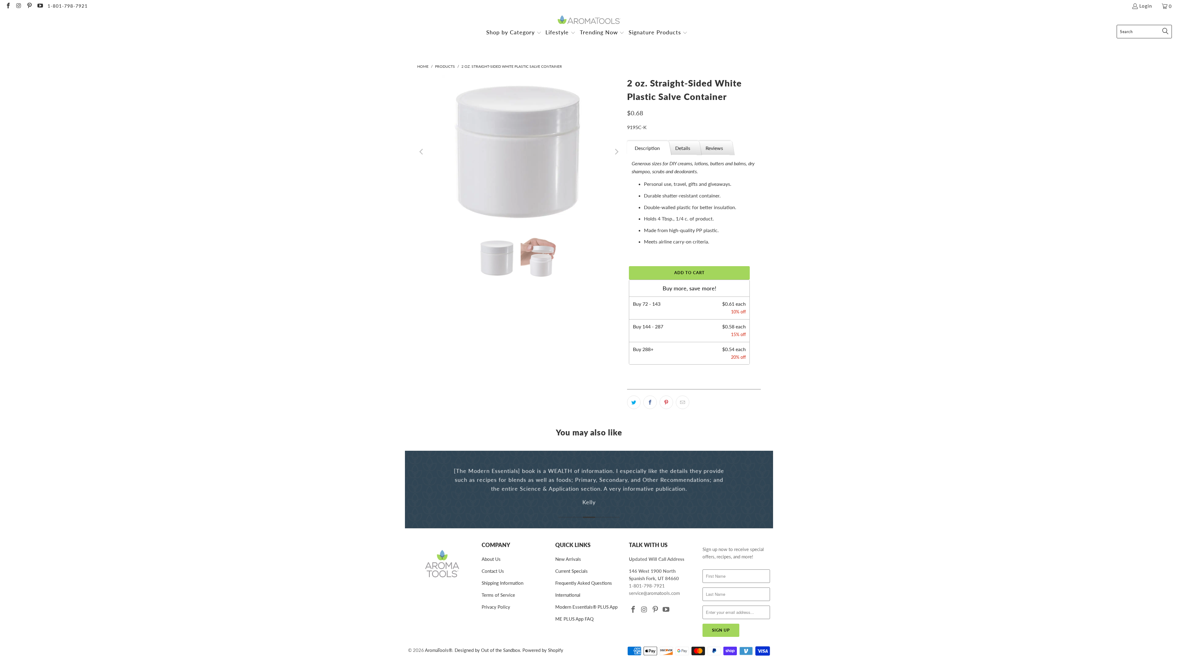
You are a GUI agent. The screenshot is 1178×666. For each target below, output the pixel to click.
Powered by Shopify (542, 650)
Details (682, 148)
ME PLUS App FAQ (574, 619)
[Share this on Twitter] (634, 402)
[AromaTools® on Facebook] (8, 6)
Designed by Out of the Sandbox (487, 650)
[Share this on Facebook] (650, 402)
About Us (491, 559)
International (567, 595)
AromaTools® (438, 650)
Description (647, 148)
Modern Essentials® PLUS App (586, 607)
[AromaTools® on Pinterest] (29, 6)
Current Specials (571, 571)
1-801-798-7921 (68, 6)
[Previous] (422, 151)
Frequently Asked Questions (583, 583)
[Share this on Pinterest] (666, 402)
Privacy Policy (496, 607)
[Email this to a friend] (682, 402)
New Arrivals (568, 559)
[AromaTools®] (589, 20)
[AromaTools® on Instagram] (18, 6)
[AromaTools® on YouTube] (40, 6)
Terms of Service (498, 595)
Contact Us (493, 571)
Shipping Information (502, 583)
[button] (513, 33)
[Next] (616, 151)
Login (1145, 6)
